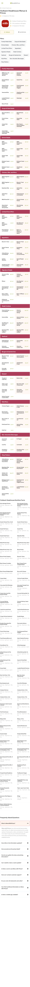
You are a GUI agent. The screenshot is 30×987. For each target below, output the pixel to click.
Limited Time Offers (6, 48)
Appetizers (18, 48)
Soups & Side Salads (20, 41)
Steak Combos (17, 51)
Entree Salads (5, 45)
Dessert (26, 55)
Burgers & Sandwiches (15, 55)
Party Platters (4, 62)
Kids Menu (4, 58)
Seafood (3, 55)
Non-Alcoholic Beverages (17, 58)
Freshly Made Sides (6, 41)
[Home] (0, 8)
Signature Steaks (5, 51)
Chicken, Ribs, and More (18, 45)
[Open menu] (2, 3)
